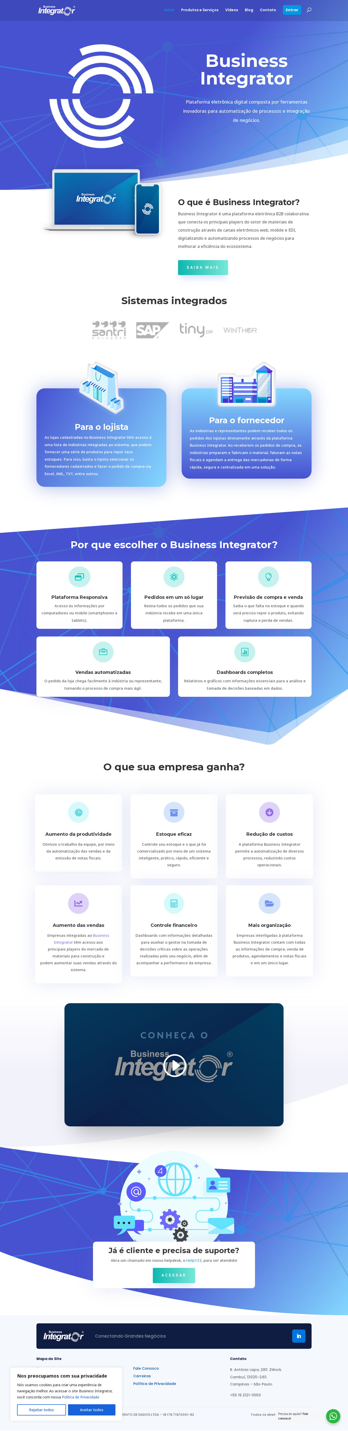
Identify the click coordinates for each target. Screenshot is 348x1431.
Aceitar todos (91, 1409)
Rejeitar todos (41, 1409)
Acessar (174, 1275)
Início (169, 10)
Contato (268, 10)
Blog (249, 10)
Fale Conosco (146, 1368)
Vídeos (231, 10)
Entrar (292, 10)
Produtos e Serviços (200, 10)
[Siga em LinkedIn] (298, 1336)
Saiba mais (203, 267)
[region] (66, 1394)
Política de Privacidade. (81, 1397)
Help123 (194, 1260)
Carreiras (142, 1376)
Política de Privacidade (154, 1383)
